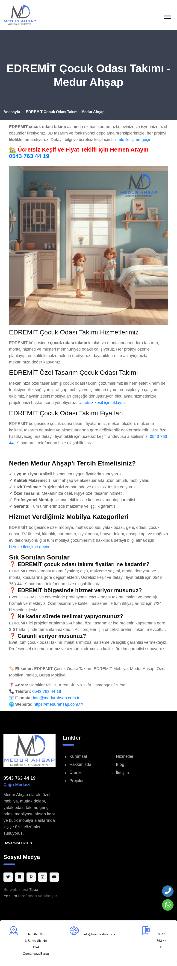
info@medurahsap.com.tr (56, 698)
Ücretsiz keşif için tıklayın (101, 402)
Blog (120, 764)
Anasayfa (11, 112)
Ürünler (76, 772)
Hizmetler (124, 756)
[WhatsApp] (168, 905)
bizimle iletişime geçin (131, 139)
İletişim (122, 772)
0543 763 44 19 (29, 156)
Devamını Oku (15, 843)
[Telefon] (168, 891)
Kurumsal (78, 756)
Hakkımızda (80, 764)
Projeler (76, 780)
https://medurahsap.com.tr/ (58, 704)
